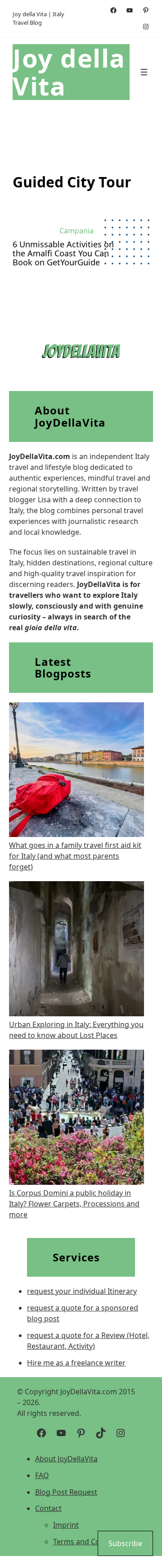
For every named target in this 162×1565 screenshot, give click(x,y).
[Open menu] (144, 72)
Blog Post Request (66, 1492)
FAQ (42, 1475)
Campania (76, 231)
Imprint (66, 1525)
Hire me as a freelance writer (76, 1363)
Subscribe (125, 1543)
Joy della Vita (69, 72)
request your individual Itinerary (82, 1291)
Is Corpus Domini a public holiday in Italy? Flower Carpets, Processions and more (74, 1203)
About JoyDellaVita (66, 1459)
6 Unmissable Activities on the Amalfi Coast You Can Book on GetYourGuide (63, 253)
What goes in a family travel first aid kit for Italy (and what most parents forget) (75, 856)
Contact (48, 1508)
